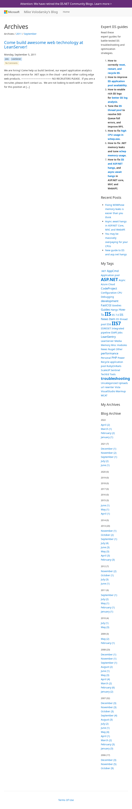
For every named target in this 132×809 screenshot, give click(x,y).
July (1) (104, 623)
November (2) (108, 452)
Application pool (110, 275)
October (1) (107, 575)
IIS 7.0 (115, 314)
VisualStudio (108, 391)
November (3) (108, 707)
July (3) (104, 579)
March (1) (106, 429)
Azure (104, 284)
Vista (117, 387)
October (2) (107, 535)
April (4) (105, 679)
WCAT (104, 395)
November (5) (108, 764)
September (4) (109, 715)
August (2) (107, 666)
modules (122, 345)
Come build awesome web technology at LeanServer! (43, 45)
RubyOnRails (114, 366)
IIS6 (109, 324)
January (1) (107, 437)
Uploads (123, 383)
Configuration (109, 292)
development (109, 301)
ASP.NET (109, 279)
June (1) (105, 465)
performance (109, 353)
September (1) (109, 457)
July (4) (104, 543)
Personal (106, 357)
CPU (119, 292)
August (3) (107, 719)
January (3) (107, 748)
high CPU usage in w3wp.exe (117, 135)
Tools (113, 374)
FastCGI (106, 305)
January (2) (107, 691)
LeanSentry (108, 337)
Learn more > (103, 4)
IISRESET (106, 328)
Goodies (116, 305)
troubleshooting (115, 378)
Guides (105, 309)
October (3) (107, 711)
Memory (105, 345)
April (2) (105, 424)
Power (121, 357)
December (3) (108, 703)
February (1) (108, 607)
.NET (103, 271)
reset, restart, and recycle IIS (117, 69)
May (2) (105, 638)
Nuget (111, 349)
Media (118, 341)
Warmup (121, 391)
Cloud (111, 284)
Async (122, 280)
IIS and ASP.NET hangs (116, 163)
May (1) (105, 509)
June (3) (105, 547)
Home (66, 11)
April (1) (105, 513)
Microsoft (11, 12)
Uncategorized (109, 383)
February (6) (108, 687)
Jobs (7, 59)
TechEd (105, 374)
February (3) (108, 559)
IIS (108, 314)
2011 (19, 33)
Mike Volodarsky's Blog (41, 12)
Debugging (107, 296)
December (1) (108, 448)
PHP (114, 358)
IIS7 (116, 323)
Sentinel (115, 370)
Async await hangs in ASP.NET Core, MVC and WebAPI (116, 225)
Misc (113, 345)
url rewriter (107, 387)
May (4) (105, 732)
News (104, 349)
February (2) (108, 433)
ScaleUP (105, 370)
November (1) (108, 530)
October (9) (107, 768)
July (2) (104, 461)
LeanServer (16, 59)
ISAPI (114, 332)
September (30, 33)
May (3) (105, 551)
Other (119, 349)
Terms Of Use (66, 800)
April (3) (105, 555)
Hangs (114, 309)
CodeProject (109, 288)
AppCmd (113, 271)
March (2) (106, 683)
